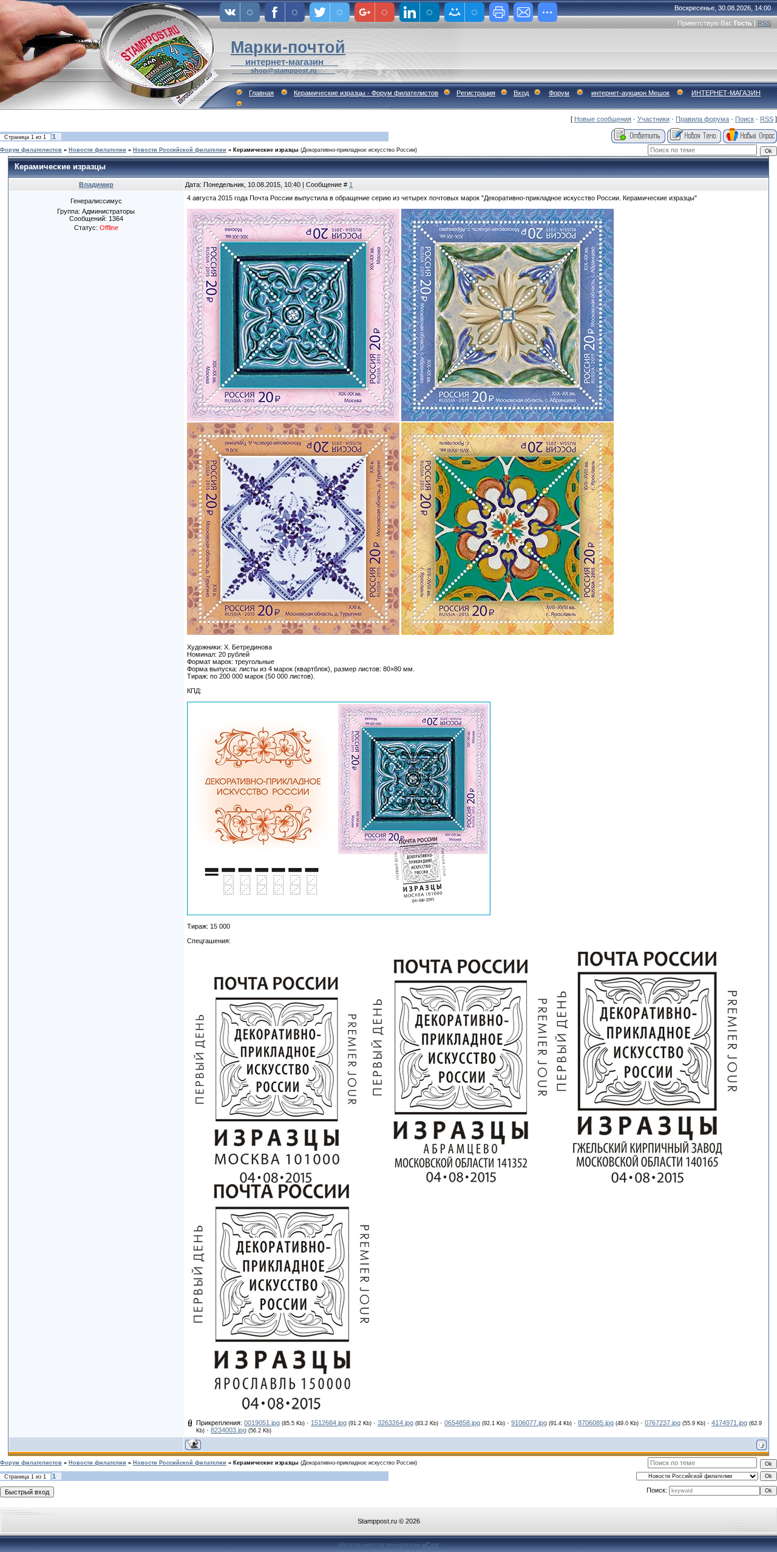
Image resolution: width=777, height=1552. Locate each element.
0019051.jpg (262, 1422)
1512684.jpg (329, 1422)
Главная (261, 93)
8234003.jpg (228, 1430)
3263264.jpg (395, 1422)
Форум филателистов (31, 150)
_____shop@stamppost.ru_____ (283, 70)
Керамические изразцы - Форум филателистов (366, 93)
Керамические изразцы (266, 150)
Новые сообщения (602, 119)
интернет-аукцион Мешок (630, 93)
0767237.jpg (662, 1422)
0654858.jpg (462, 1422)
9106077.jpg (529, 1422)
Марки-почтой (288, 47)
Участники (653, 119)
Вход (521, 93)
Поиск (744, 119)
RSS (764, 23)
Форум (559, 93)
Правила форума (702, 119)
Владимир (96, 184)
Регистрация (475, 93)
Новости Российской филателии (179, 150)
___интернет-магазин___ (284, 62)
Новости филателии (97, 150)
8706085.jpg (596, 1422)
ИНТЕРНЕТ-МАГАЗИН (726, 93)
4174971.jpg (729, 1422)
